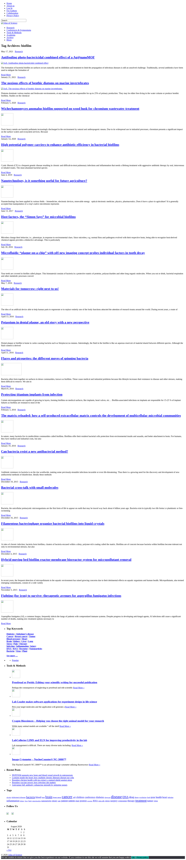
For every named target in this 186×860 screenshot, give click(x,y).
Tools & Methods (14, 32)
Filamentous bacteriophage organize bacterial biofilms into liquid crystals (52, 523)
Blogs (9, 40)
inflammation (13, 800)
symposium (122, 801)
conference (90, 797)
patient (64, 800)
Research (10, 28)
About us (10, 6)
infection (170, 797)
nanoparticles (46, 801)
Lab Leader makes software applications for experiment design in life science (54, 701)
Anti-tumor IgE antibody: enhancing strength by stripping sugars (39, 785)
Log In (9, 8)
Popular (15, 660)
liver (26, 801)
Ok (133, 857)
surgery (114, 800)
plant (77, 801)
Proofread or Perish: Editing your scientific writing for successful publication (54, 682)
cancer (67, 796)
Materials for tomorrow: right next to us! (30, 288)
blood (38, 797)
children (80, 797)
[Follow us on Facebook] (9, 814)
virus (156, 801)
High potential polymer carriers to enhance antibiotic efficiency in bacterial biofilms (60, 144)
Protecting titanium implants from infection (31, 394)
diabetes (100, 797)
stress (107, 801)
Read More (6, 75)
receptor (89, 801)
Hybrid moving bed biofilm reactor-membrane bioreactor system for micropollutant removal (66, 559)
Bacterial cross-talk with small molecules (29, 487)
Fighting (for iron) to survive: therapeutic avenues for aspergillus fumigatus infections (61, 595)
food (148, 797)
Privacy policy (142, 857)
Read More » (78, 688)
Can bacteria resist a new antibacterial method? (34, 451)
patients (71, 801)
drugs (137, 797)
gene (153, 797)
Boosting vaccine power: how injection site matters (34, 782)
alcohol (9, 797)
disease (116, 797)
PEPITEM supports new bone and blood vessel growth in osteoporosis (42, 775)
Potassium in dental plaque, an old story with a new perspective (45, 322)
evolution (143, 797)
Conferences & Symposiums (19, 30)
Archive (10, 37)
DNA (125, 797)
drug (131, 797)
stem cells (101, 801)
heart (164, 797)
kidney (22, 801)
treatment (141, 800)
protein (83, 800)
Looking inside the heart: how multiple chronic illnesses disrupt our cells (43, 777)
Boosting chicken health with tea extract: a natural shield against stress (42, 780)
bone (43, 797)
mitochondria (36, 801)
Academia (11, 35)
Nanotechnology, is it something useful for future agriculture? (44, 180)
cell (74, 797)
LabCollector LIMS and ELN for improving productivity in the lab (49, 740)
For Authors (12, 11)
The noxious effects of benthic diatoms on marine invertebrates (45, 83)
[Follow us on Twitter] (14, 814)
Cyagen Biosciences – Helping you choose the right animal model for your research (58, 720)
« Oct (9, 850)
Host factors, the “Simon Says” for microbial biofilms (38, 217)
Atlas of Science (15, 855)
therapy (131, 800)
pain (59, 801)
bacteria (30, 797)
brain (48, 797)
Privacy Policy (13, 15)
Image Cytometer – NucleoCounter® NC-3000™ (39, 759)
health (159, 797)
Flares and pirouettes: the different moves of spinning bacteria (44, 358)
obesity (54, 801)
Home (9, 3)
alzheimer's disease (19, 797)
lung (30, 801)
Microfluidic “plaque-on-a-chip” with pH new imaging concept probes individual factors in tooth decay (73, 253)
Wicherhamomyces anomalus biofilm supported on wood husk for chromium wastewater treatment (70, 108)
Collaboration (12, 13)
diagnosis (107, 797)
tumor (150, 800)
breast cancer (57, 797)
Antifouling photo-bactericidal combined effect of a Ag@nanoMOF (48, 57)
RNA (95, 801)
